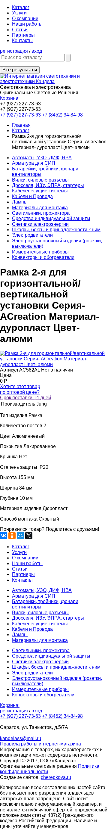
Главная (21, 125)
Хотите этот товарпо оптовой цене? (20, 389)
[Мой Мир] (20, 535)
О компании (25, 18)
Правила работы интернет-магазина (40, 743)
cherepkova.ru (56, 777)
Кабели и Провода (32, 196)
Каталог (20, 7)
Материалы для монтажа (40, 207)
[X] (28, 535)
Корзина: (10, 98)
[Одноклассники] (12, 535)
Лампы (20, 201)
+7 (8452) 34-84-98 (62, 114)
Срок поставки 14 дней (25, 397)
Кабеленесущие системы (40, 190)
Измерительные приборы (40, 251)
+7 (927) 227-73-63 (20, 114)
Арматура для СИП (33, 163)
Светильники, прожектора (41, 213)
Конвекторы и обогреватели (43, 257)
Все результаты (19, 69)
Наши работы (27, 23)
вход (37, 51)
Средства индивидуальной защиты (51, 218)
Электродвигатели (32, 235)
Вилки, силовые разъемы (40, 179)
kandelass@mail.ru (20, 738)
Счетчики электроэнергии (40, 224)
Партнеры (23, 35)
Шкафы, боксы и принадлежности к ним (56, 229)
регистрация (14, 51)
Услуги (19, 12)
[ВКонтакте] (3, 535)
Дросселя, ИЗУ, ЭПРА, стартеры (48, 185)
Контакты (22, 40)
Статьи (20, 29)
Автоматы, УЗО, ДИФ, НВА (42, 157)
